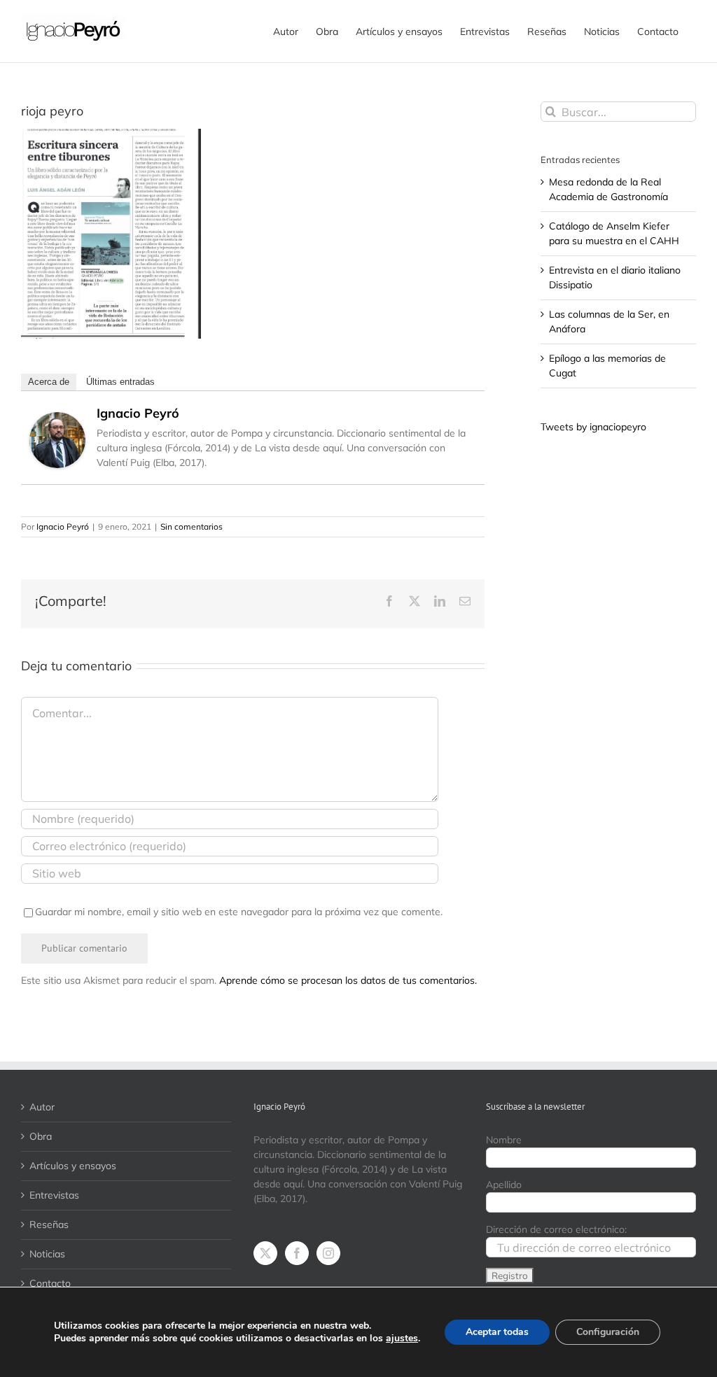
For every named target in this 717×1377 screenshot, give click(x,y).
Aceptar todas (497, 1332)
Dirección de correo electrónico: (556, 1229)
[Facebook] (297, 1253)
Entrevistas (54, 1195)
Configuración (607, 1332)
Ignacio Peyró (138, 413)
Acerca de (48, 381)
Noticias (47, 1254)
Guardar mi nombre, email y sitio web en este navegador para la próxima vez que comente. (239, 911)
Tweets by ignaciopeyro (593, 427)
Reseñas (49, 1224)
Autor (42, 1107)
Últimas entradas (120, 381)
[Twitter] (265, 1253)
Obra (40, 1136)
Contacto (50, 1283)
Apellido (504, 1184)
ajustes (402, 1338)
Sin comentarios (191, 526)
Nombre (504, 1140)
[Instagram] (328, 1253)
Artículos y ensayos (72, 1165)
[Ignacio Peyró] (57, 419)
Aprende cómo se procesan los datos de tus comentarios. (348, 980)
